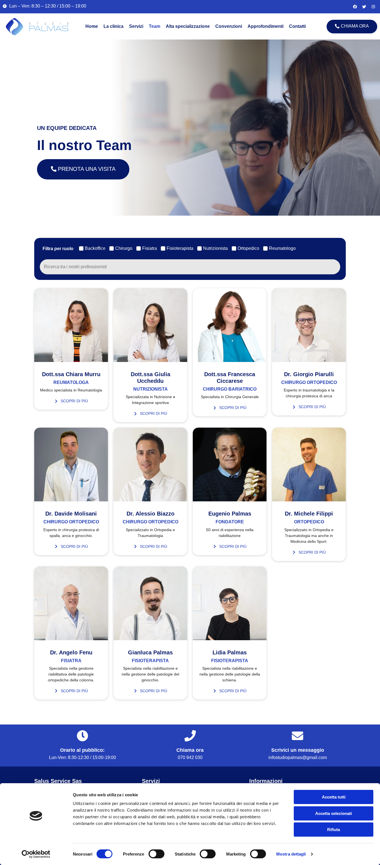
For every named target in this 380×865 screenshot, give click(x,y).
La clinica (113, 26)
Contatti (297, 26)
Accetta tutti (334, 797)
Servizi (136, 26)
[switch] (156, 853)
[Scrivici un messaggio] (297, 735)
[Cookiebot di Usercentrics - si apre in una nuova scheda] (36, 854)
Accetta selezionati (333, 813)
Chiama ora (190, 750)
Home (91, 26)
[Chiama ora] (190, 735)
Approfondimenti (265, 26)
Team (154, 26)
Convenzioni (228, 26)
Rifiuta (333, 829)
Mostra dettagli (291, 854)
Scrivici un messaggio (297, 750)
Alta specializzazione (188, 26)
